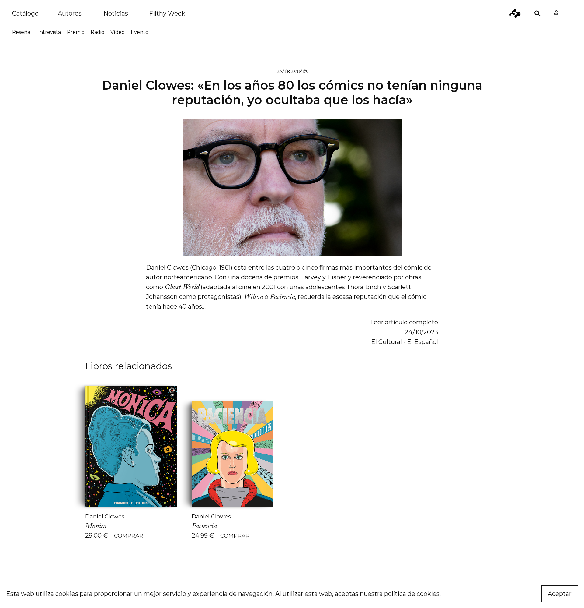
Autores (70, 13)
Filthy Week (167, 13)
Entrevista (48, 32)
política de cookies (412, 593)
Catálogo (25, 13)
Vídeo (117, 32)
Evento (139, 32)
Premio (76, 32)
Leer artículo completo (404, 322)
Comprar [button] (128, 535)
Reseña (21, 32)
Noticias (115, 13)
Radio (97, 32)
